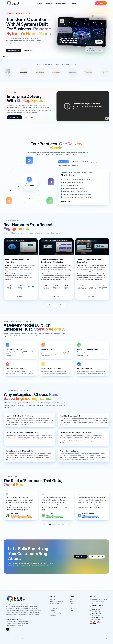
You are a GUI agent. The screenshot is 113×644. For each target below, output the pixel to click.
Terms (99, 638)
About (71, 599)
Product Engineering (91, 162)
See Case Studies (28, 50)
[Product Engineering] (49, 200)
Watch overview (13, 117)
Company (73, 3)
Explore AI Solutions (66, 201)
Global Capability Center (56, 601)
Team (71, 601)
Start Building (12, 50)
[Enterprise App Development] (51, 181)
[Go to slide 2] (4, 56)
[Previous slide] (105, 56)
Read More (20, 296)
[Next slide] (108, 56)
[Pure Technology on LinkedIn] (7, 629)
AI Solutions (64, 162)
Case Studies (73, 608)
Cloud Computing (54, 606)
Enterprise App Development (69, 165)
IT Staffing (76, 162)
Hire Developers (61, 3)
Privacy (94, 638)
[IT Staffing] (9, 200)
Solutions (49, 3)
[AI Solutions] (29, 160)
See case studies (30, 117)
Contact (72, 606)
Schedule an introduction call (98, 602)
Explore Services (81, 556)
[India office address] (91, 622)
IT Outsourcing (54, 608)
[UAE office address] (94, 622)
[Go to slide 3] (7, 56)
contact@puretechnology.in (99, 599)
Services (39, 3)
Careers (72, 603)
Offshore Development (56, 603)
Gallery (71, 610)
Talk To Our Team (95, 556)
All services (53, 615)
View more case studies (55, 305)
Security (105, 638)
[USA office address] (98, 622)
